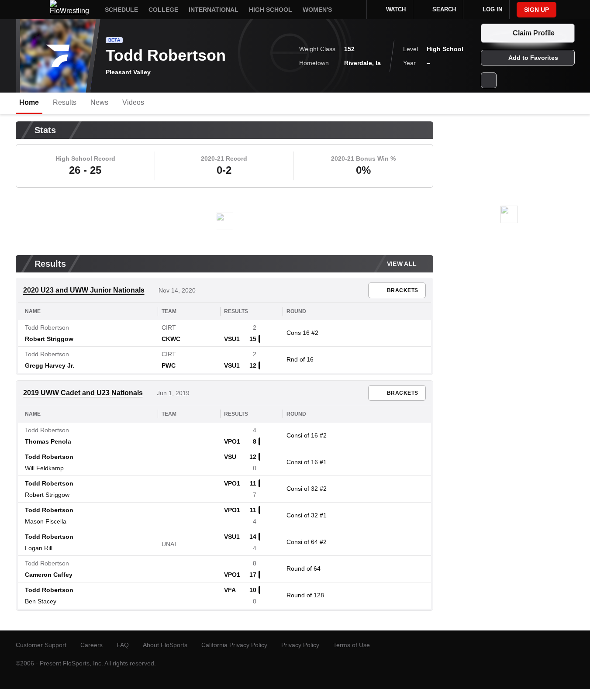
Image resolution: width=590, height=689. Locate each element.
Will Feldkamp (44, 468)
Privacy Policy (300, 644)
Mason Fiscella (45, 521)
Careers (91, 644)
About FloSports (165, 644)
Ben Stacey (40, 601)
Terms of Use (351, 644)
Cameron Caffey (48, 574)
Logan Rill (38, 547)
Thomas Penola (48, 441)
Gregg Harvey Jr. (49, 365)
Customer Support (41, 644)
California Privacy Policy (234, 644)
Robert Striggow (49, 338)
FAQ (123, 644)
